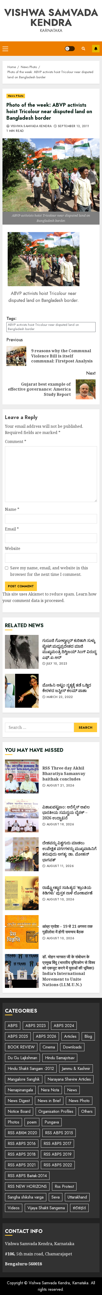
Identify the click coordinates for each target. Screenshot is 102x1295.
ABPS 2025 (18, 1036)
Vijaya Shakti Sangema (46, 1208)
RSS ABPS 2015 (59, 1133)
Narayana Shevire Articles (69, 1079)
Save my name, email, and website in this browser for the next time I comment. (49, 571)
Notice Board (19, 1111)
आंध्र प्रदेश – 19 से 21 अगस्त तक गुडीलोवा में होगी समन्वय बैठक (22, 932)
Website (12, 548)
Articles (70, 1036)
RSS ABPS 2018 (22, 1154)
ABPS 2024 (64, 1026)
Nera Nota (50, 1090)
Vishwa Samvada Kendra (51, 17)
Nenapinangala (20, 1090)
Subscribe (96, 48)
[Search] (83, 48)
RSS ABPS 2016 (22, 1143)
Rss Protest (64, 1186)
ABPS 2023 (36, 1026)
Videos (14, 1208)
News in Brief (49, 1101)
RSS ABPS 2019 (58, 1154)
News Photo (16, 96)
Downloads (72, 1047)
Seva (55, 1197)
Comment (15, 441)
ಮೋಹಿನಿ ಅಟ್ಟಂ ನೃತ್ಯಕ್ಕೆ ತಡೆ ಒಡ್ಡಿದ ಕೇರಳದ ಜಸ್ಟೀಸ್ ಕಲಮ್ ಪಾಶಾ (22, 691)
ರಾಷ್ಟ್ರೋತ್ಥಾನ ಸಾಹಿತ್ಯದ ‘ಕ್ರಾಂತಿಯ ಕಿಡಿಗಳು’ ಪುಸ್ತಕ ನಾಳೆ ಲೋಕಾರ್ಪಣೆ (22, 893)
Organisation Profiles (55, 1111)
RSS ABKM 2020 (22, 1133)
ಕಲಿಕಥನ (79, 1208)
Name (12, 509)
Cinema (49, 1047)
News (72, 1090)
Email (12, 529)
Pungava (52, 1122)
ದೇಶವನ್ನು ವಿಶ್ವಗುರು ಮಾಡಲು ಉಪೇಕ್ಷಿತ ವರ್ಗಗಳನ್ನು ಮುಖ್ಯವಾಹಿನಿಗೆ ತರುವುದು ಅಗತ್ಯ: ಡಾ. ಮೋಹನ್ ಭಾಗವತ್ (22, 854)
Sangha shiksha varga (26, 1197)
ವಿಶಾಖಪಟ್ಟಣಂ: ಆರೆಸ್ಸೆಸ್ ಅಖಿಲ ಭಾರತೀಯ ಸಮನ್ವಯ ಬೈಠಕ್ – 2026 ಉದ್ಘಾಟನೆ (22, 815)
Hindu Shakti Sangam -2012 (31, 1068)
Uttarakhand (77, 1197)
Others (87, 1111)
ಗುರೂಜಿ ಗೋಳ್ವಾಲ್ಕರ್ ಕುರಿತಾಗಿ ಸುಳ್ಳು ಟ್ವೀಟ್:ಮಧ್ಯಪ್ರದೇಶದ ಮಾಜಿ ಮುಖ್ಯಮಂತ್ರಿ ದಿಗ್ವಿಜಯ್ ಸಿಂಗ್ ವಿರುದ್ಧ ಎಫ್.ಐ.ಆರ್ (22, 652)
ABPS (13, 1026)
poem (32, 1122)
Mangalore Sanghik (24, 1079)
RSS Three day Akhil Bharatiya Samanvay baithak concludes (22, 776)
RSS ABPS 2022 (58, 1165)
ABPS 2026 (46, 1036)
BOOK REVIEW (21, 1047)
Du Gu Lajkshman (22, 1058)
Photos (13, 1122)
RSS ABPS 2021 (22, 1165)
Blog (88, 1036)
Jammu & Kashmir (76, 1068)
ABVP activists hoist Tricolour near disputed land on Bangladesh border (43, 326)
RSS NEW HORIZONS (27, 1186)
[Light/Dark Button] (70, 48)
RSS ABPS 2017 (57, 1143)
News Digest (19, 1101)
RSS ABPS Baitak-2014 (27, 1176)
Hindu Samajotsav (60, 1058)
